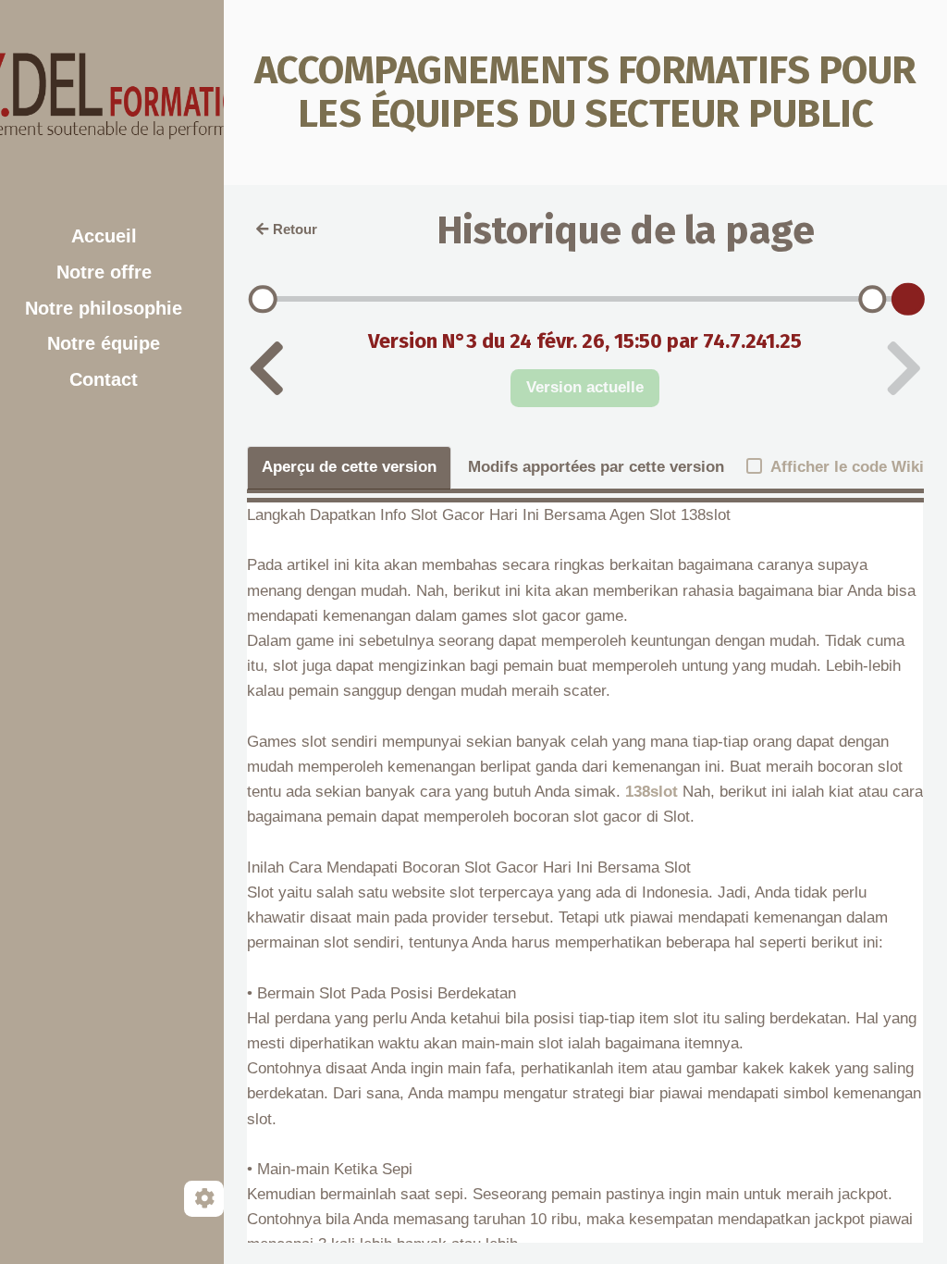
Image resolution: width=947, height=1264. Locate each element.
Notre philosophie (103, 308)
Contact (103, 379)
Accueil (104, 236)
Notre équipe (103, 343)
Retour (295, 229)
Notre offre (104, 272)
